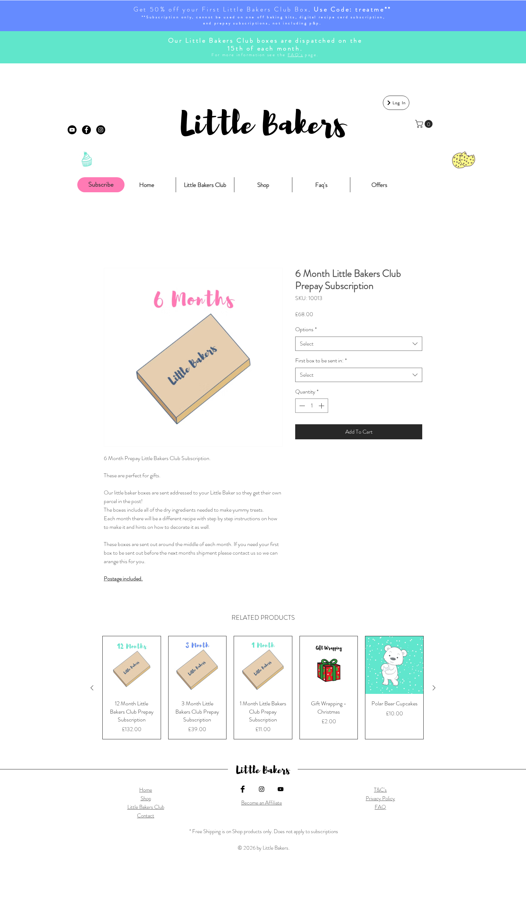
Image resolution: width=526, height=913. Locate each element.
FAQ (380, 807)
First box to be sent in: (321, 360)
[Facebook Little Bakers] (242, 789)
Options (306, 329)
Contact (145, 816)
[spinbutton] (311, 405)
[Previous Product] (92, 687)
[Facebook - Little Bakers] (86, 129)
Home (145, 790)
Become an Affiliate (261, 803)
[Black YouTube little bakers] (280, 789)
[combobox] (358, 344)
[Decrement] (301, 405)
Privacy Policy (380, 798)
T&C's (380, 790)
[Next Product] (434, 687)
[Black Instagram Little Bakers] (261, 789)
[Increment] (322, 405)
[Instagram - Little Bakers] (100, 129)
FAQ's (295, 55)
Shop (146, 798)
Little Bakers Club (145, 807)
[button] (424, 124)
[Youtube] (72, 129)
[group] (263, 688)
